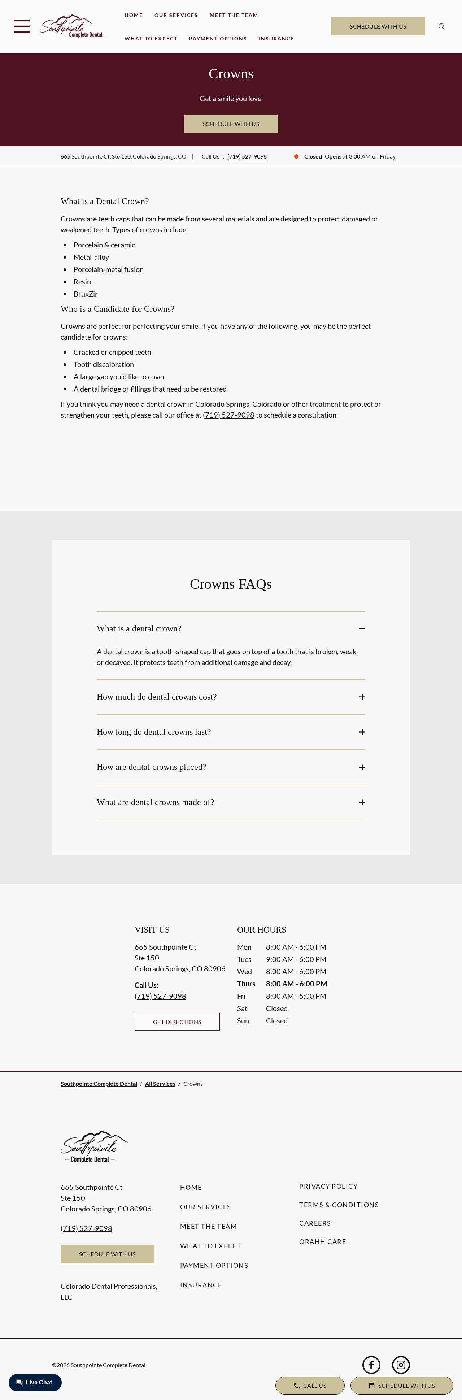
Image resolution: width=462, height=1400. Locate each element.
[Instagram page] (401, 1365)
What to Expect (151, 38)
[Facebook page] (371, 1365)
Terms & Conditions (339, 1205)
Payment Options (218, 38)
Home (134, 15)
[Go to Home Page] (73, 26)
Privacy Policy (328, 1186)
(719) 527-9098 (247, 156)
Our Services (176, 15)
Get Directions (177, 1021)
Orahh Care (322, 1241)
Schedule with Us (378, 26)
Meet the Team (234, 15)
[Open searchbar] (441, 26)
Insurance (276, 38)
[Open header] (22, 26)
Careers (315, 1223)
